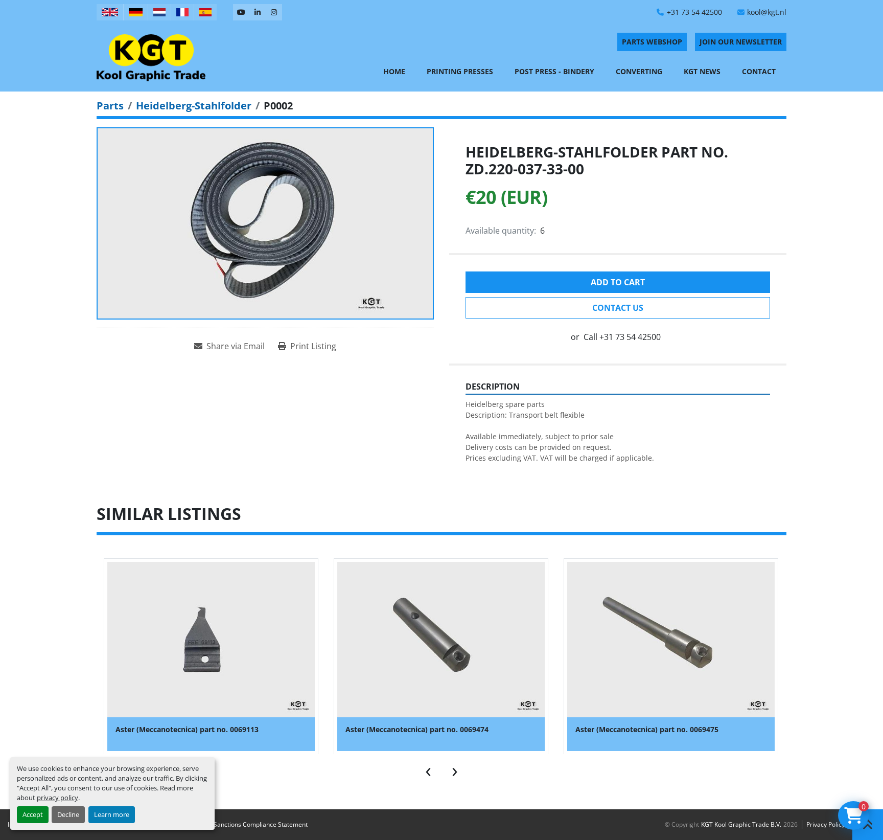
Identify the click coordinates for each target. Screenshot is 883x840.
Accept (32, 814)
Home (394, 71)
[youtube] (241, 12)
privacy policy (57, 797)
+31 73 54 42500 (694, 12)
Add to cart (618, 282)
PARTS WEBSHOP (652, 42)
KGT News (702, 71)
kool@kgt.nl (766, 12)
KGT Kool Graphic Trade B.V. (741, 824)
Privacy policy (825, 824)
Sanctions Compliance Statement (261, 824)
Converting (639, 71)
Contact (759, 71)
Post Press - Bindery (554, 71)
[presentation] (428, 769)
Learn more (111, 814)
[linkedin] (257, 12)
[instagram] (274, 12)
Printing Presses (460, 71)
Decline (68, 814)
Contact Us (617, 307)
